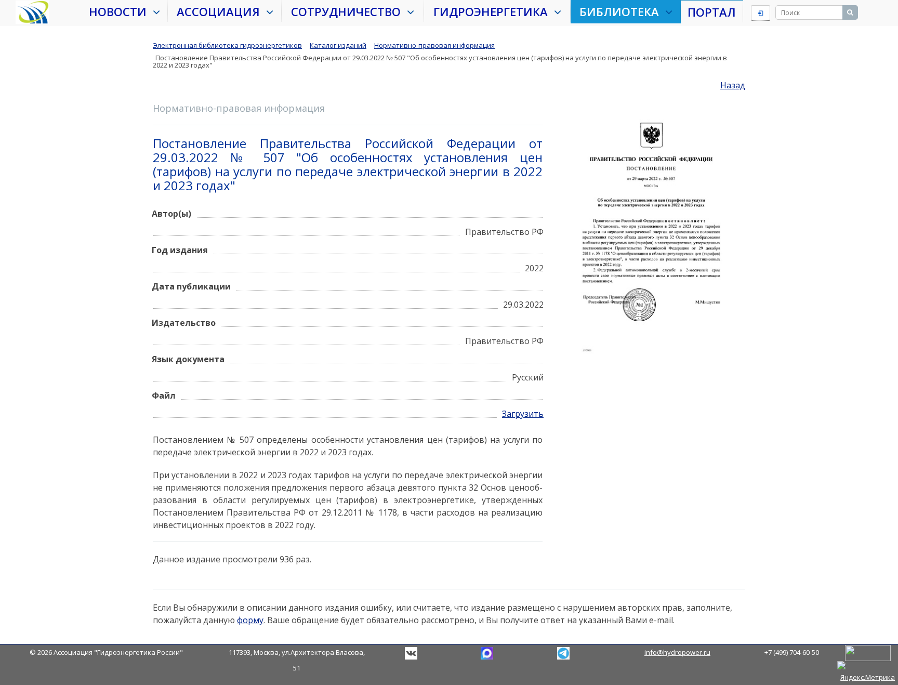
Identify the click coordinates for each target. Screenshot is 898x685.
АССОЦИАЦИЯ (221, 11)
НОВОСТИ (121, 11)
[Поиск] (850, 12)
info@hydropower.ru (677, 652)
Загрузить (523, 413)
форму (250, 620)
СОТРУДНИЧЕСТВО (349, 11)
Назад (732, 85)
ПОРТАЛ (712, 12)
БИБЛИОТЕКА (622, 11)
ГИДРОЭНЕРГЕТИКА (493, 11)
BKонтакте (411, 653)
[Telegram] (487, 652)
